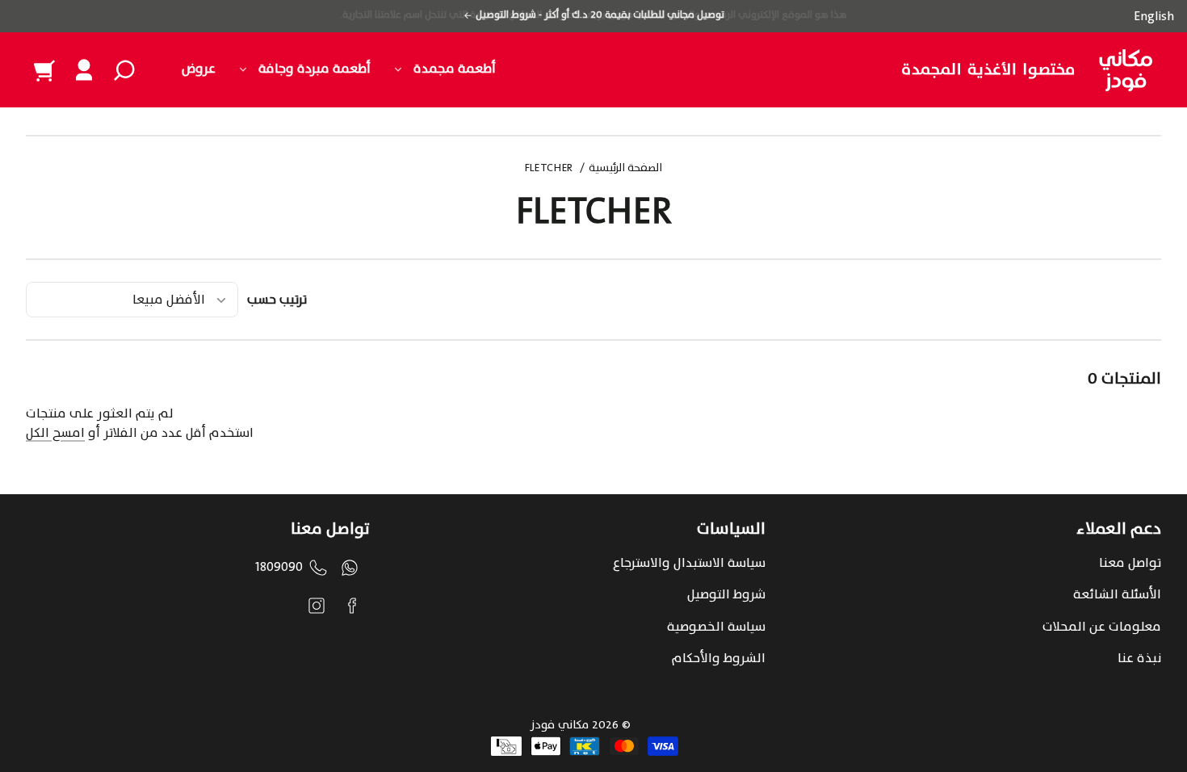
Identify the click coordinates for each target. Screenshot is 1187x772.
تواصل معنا (1130, 562)
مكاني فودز (560, 725)
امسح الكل (55, 432)
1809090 (279, 566)
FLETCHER (549, 169)
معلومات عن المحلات (1101, 626)
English (1154, 16)
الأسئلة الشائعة (1117, 594)
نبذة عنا (1139, 658)
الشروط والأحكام (718, 658)
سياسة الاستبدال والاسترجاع (689, 562)
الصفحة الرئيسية (626, 169)
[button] (124, 70)
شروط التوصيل (726, 594)
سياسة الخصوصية (716, 626)
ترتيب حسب (277, 299)
